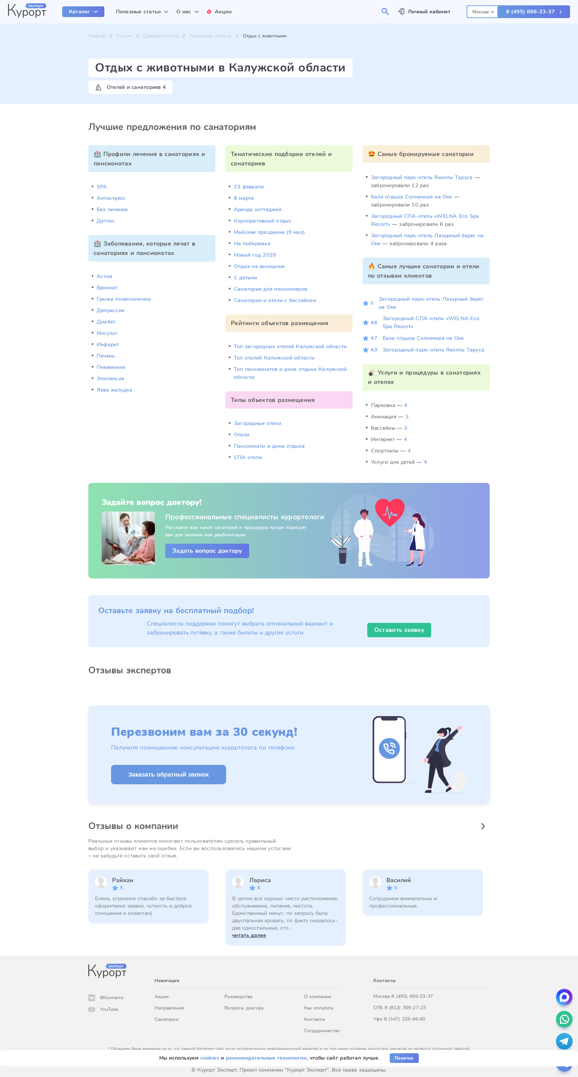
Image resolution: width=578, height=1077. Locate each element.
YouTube (109, 1009)
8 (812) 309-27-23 (405, 1007)
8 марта (244, 198)
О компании (317, 996)
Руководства (238, 996)
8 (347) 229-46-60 (404, 1019)
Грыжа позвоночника (124, 299)
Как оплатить (319, 1008)
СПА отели (248, 457)
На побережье (252, 243)
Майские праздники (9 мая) (269, 232)
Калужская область (210, 36)
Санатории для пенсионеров (270, 289)
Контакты (314, 1019)
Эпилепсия (110, 378)
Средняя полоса (160, 36)
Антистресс (111, 198)
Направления (169, 1008)
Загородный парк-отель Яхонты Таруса (422, 177)
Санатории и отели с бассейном (275, 300)
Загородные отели (257, 423)
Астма (104, 276)
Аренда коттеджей (257, 209)
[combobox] (483, 11)
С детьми (245, 277)
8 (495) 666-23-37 (530, 11)
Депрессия (110, 310)
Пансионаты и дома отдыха (269, 446)
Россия (124, 36)
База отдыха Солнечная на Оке (411, 196)
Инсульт (107, 333)
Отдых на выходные (259, 266)
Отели (241, 434)
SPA (102, 186)
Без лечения (112, 209)
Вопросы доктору (244, 1008)
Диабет (106, 321)
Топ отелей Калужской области (274, 358)
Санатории (166, 1019)
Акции (162, 996)
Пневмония (111, 367)
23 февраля (249, 186)
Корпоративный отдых (262, 221)
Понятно (404, 1058)
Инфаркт (108, 344)
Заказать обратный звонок (168, 774)
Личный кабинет (429, 11)
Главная (96, 36)
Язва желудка (114, 390)
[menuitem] (83, 11)
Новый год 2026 (255, 255)
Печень (106, 356)
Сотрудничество (322, 1031)
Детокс (106, 221)
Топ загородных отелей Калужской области (290, 346)
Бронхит (107, 287)
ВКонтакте (111, 997)
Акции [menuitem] (223, 11)
